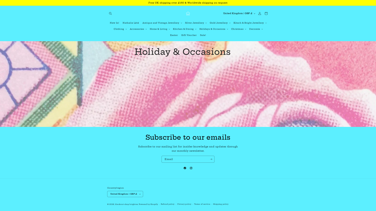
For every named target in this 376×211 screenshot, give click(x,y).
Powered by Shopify (148, 204)
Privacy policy (184, 204)
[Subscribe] (211, 159)
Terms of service (202, 204)
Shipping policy (221, 204)
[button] (110, 13)
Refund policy (167, 204)
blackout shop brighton (126, 204)
